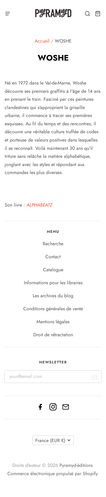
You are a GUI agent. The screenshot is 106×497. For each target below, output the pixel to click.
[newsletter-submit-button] (95, 379)
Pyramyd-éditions (75, 465)
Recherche (53, 243)
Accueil (42, 41)
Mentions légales (53, 321)
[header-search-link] (87, 13)
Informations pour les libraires (53, 282)
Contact (53, 256)
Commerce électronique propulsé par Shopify (52, 473)
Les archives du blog (53, 295)
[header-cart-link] (97, 13)
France (50, 440)
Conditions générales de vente (53, 308)
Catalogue (53, 269)
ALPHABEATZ (39, 205)
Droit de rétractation (53, 334)
